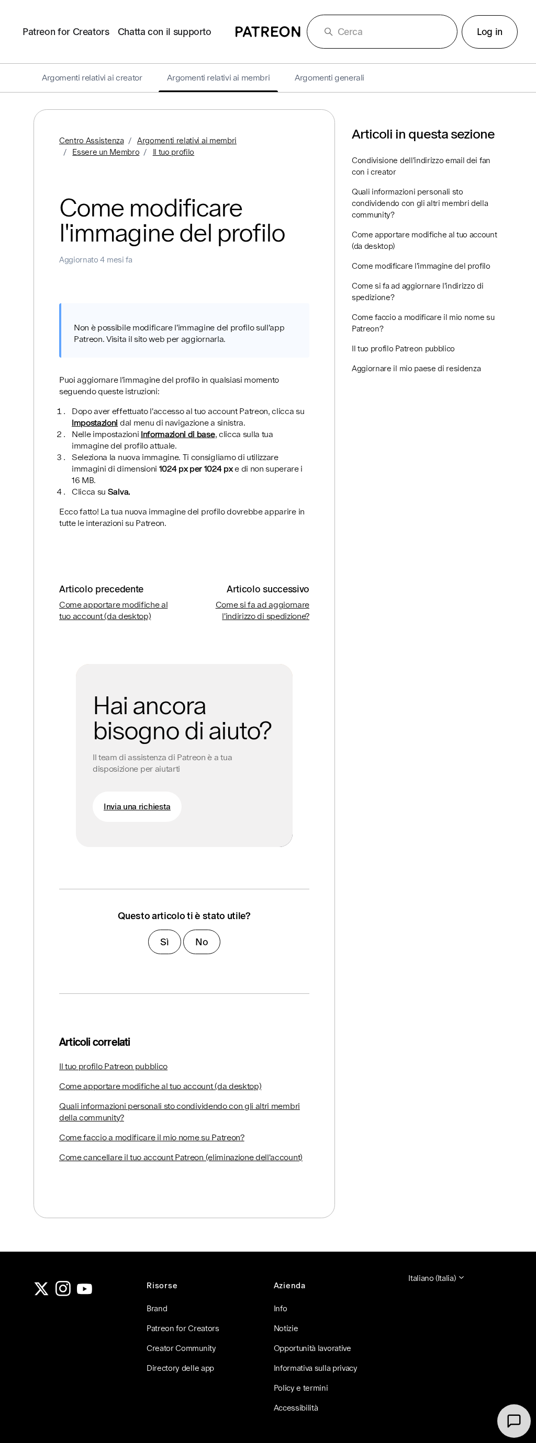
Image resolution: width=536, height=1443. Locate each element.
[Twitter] (41, 1293)
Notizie (286, 1328)
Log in (489, 31)
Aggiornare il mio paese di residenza (416, 368)
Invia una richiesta (137, 806)
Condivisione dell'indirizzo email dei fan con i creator (421, 166)
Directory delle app (180, 1368)
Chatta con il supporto (164, 31)
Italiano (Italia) (432, 1278)
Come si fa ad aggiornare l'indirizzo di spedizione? (418, 291)
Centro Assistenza (91, 140)
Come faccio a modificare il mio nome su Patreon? (151, 1137)
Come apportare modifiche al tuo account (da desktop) (160, 1086)
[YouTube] (85, 1293)
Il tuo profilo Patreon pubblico (113, 1066)
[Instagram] (63, 1293)
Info (280, 1308)
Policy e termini (301, 1387)
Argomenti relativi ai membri (187, 140)
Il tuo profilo (174, 151)
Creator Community (181, 1348)
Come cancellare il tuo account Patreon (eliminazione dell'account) (181, 1157)
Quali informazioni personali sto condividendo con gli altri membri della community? (179, 1112)
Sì (164, 941)
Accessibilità (296, 1407)
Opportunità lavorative (312, 1348)
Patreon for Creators (66, 31)
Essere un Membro (105, 151)
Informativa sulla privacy (316, 1368)
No (201, 941)
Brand (157, 1308)
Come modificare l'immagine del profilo (421, 265)
